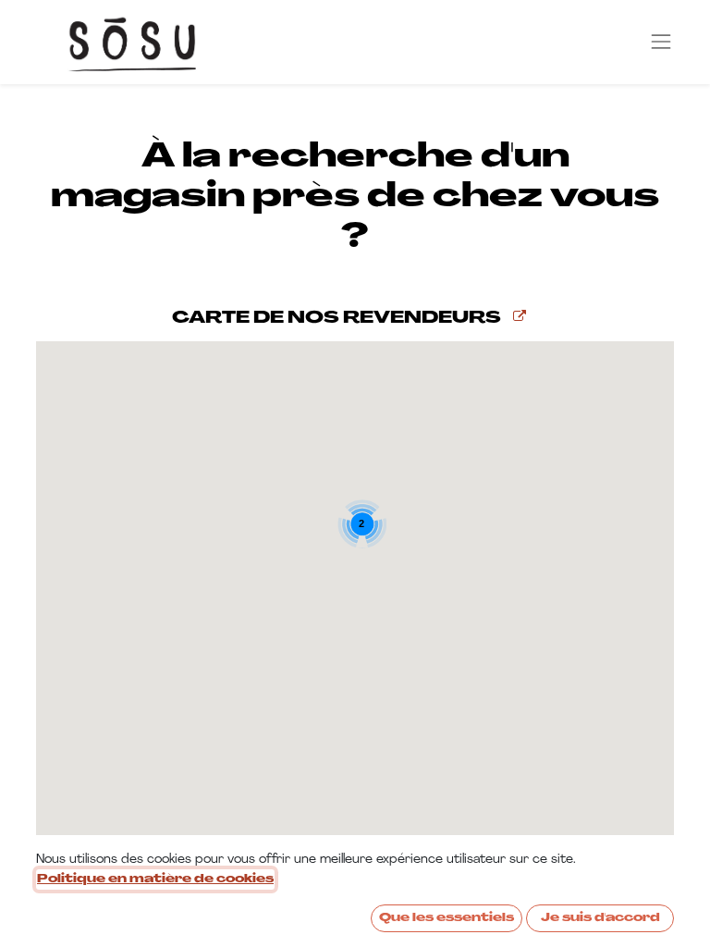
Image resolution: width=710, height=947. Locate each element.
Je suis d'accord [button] (600, 918)
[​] (519, 317)
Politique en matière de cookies (155, 879)
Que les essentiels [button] (446, 918)
